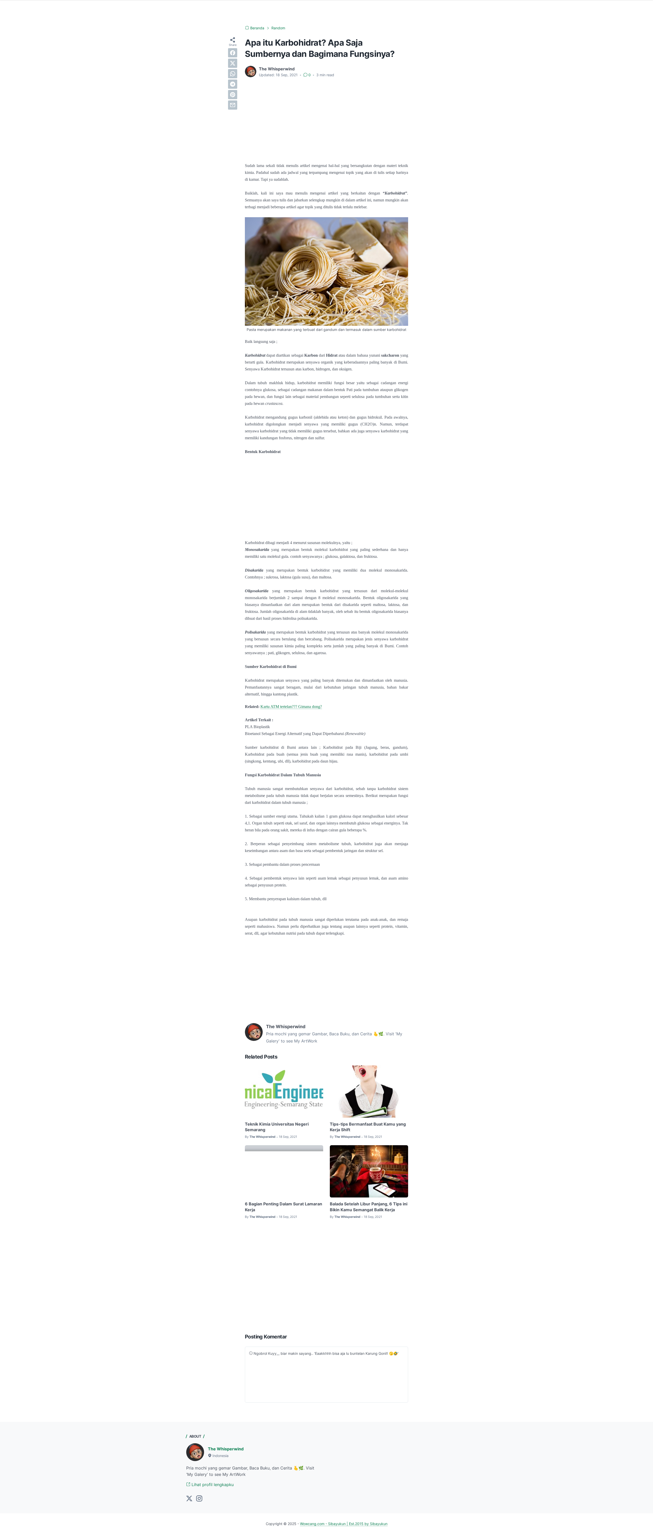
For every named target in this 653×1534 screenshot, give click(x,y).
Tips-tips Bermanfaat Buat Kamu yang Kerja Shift (368, 1127)
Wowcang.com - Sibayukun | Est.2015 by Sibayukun (343, 1524)
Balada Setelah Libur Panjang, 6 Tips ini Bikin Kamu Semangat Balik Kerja (368, 1206)
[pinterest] (232, 94)
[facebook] (232, 52)
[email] (232, 105)
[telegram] (232, 84)
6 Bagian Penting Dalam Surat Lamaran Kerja (283, 1206)
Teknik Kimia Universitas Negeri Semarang (277, 1127)
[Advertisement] (326, 120)
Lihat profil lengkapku (212, 1484)
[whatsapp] (232, 73)
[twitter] (232, 63)
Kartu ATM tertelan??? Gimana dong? (291, 706)
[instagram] (199, 1499)
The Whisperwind (226, 1448)
